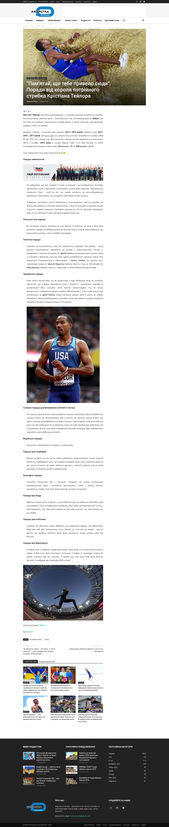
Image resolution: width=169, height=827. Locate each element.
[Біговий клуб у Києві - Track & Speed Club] (63, 172)
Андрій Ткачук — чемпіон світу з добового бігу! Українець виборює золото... (48, 769)
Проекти (97, 20)
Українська (86, 1)
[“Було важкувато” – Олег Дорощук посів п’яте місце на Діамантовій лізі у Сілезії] (35, 704)
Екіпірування (54, 20)
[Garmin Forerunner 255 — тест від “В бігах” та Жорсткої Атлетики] (29, 781)
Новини (39, 20)
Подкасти (85, 20)
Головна (29, 20)
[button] (143, 21)
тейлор (46, 639)
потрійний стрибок (36, 639)
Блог (32, 26)
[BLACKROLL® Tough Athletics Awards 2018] (71, 781)
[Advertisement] (104, 11)
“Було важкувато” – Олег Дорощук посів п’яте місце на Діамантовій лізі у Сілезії (34, 717)
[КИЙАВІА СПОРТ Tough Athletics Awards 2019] (71, 770)
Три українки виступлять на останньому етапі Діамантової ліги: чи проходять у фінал (62, 688)
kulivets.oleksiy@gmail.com (80, 816)
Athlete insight (36, 78)
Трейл (52, 1)
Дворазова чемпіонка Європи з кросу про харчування (86, 650)
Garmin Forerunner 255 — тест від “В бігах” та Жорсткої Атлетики (47, 781)
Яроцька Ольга (32, 101)
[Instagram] (140, 1)
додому (25, 26)
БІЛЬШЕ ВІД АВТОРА (47, 662)
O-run (58, 1)
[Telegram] (144, 1)
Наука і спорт (71, 20)
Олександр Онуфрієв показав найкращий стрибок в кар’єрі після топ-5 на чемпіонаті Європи (90, 688)
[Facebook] (136, 1)
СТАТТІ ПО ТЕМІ (30, 662)
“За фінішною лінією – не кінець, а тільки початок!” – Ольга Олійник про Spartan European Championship (39, 651)
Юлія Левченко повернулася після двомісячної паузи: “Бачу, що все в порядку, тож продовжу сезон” (63, 717)
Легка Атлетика (43, 1)
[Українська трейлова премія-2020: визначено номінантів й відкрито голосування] (71, 756)
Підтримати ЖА (112, 20)
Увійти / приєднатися (29, 1)
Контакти (78, 1)
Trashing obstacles (67, 1)
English (95, 1)
